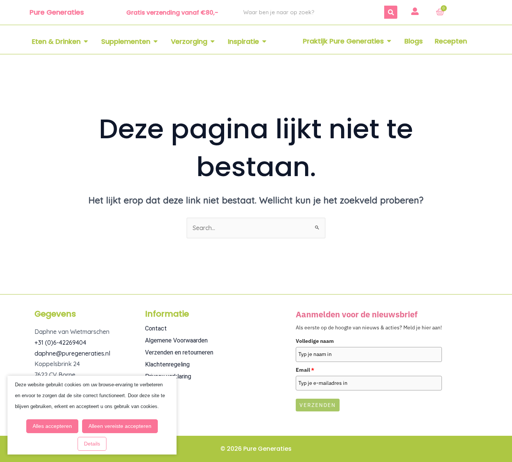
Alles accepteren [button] (52, 426)
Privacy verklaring (168, 376)
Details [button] (92, 444)
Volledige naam (315, 341)
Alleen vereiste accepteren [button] (119, 426)
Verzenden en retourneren (179, 352)
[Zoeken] (390, 12)
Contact (156, 328)
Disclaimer (158, 388)
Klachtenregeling (167, 364)
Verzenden (317, 405)
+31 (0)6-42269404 (60, 342)
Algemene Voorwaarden (176, 340)
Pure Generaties (57, 12)
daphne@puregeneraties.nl (72, 353)
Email (305, 369)
